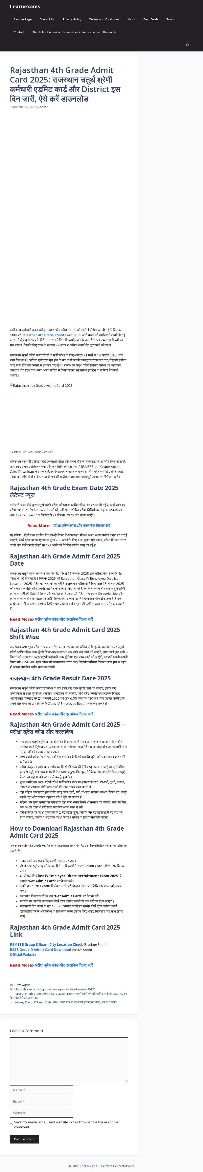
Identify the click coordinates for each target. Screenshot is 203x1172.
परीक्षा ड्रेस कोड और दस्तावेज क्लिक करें (81, 525)
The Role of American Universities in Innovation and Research (74, 32)
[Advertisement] (69, 148)
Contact (19, 32)
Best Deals (150, 19)
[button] (187, 45)
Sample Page (23, 19)
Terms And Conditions (104, 19)
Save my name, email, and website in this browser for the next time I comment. (67, 1124)
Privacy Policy (72, 19)
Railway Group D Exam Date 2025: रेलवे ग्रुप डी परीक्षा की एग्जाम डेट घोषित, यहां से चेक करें (65, 1002)
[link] (69, 665)
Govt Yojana (22, 985)
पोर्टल (61, 861)
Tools (170, 19)
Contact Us (47, 19)
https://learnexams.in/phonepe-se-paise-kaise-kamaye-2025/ (54, 989)
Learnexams (25, 6)
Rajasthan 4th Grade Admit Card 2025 (51, 335)
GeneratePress (123, 1166)
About (131, 19)
